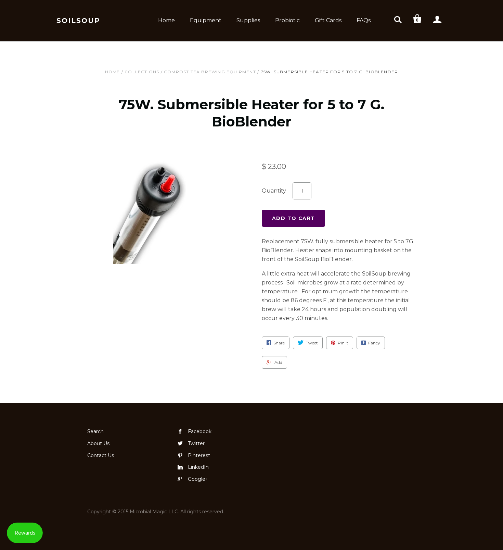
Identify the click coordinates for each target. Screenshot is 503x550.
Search (95, 431)
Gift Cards (328, 20)
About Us (98, 443)
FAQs (364, 20)
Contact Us (100, 455)
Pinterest (199, 455)
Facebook (199, 431)
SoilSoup (78, 20)
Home (166, 20)
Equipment (205, 20)
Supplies (248, 20)
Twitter (196, 443)
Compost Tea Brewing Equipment (210, 71)
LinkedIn (198, 467)
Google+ (198, 479)
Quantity (274, 190)
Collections (142, 71)
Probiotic (287, 20)
